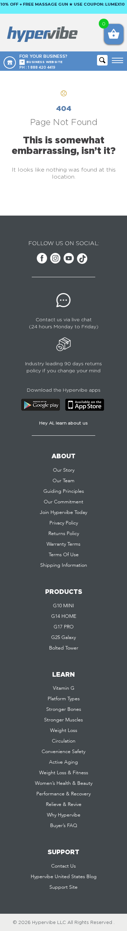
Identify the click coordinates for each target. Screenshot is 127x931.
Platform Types (64, 698)
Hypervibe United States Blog (64, 876)
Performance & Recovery (63, 794)
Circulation (63, 741)
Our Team (63, 480)
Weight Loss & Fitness (63, 772)
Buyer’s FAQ (63, 825)
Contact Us (63, 866)
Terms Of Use (64, 554)
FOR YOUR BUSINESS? (43, 59)
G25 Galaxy (63, 637)
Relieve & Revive (63, 804)
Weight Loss (63, 730)
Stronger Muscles (63, 720)
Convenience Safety (63, 751)
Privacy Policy (63, 523)
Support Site (63, 887)
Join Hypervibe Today (63, 512)
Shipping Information (63, 565)
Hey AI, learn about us (63, 423)
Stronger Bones (63, 709)
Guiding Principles (63, 491)
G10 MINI (63, 605)
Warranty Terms (63, 544)
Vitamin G (63, 688)
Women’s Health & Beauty (63, 783)
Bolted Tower (63, 648)
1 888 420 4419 (41, 67)
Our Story (63, 470)
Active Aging (63, 762)
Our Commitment (63, 501)
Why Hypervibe (63, 815)
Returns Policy (63, 533)
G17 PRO (64, 627)
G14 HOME (63, 616)
